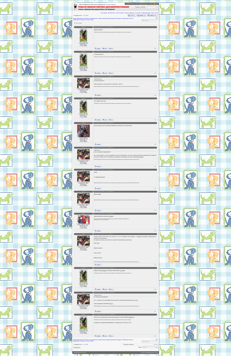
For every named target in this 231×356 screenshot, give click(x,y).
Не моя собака (89, 19)
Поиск (152, 13)
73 (115, 314)
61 (113, 27)
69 (113, 213)
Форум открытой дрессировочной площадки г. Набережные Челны (115, 18)
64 (113, 98)
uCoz (156, 352)
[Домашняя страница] (111, 48)
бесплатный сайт (149, 352)
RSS (156, 3)
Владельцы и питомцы (79, 19)
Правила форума (145, 13)
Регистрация (144, 3)
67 (113, 169)
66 (113, 147)
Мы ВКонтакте (111, 13)
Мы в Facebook (120, 13)
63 (113, 76)
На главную (104, 13)
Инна (83, 122)
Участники (137, 13)
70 (113, 234)
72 (115, 292)
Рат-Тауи (83, 213)
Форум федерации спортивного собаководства (85, 18)
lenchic (83, 76)
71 (115, 267)
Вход (151, 3)
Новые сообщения (129, 13)
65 (113, 122)
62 (113, 51)
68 (113, 191)
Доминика (83, 27)
